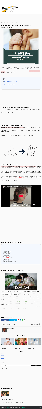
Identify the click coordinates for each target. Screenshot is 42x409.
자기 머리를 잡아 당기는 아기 (9, 86)
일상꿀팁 (3, 22)
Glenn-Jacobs (3, 27)
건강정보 (5, 317)
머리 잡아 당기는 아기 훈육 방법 (9, 84)
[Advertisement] (21, 18)
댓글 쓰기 (2, 355)
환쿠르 (2, 358)
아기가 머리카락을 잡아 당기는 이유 (10, 81)
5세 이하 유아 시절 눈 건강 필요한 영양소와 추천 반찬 (7, 346)
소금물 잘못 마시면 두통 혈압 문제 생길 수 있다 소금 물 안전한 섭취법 (34, 346)
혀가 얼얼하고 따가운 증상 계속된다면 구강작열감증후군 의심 (21, 346)
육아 (9, 317)
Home (40, 407)
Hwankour (8, 407)
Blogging (23, 407)
